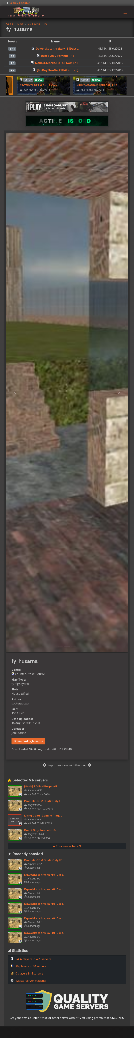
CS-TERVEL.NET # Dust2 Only (24, 85)
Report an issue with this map (67, 765)
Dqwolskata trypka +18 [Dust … (57, 49)
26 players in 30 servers (30, 966)
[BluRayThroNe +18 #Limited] (57, 70)
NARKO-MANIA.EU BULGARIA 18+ (57, 63)
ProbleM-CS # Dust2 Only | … (43, 801)
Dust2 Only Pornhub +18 (57, 56)
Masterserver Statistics (31, 981)
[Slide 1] (60, 647)
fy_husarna (28, 741)
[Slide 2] (67, 647)
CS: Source (34, 23)
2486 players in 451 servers (33, 959)
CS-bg (9, 23)
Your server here (67, 846)
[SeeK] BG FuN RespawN (40, 786)
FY (45, 23)
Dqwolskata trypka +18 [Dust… (44, 874)
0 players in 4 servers (29, 973)
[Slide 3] (73, 647)
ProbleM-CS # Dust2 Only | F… (44, 860)
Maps (20, 23)
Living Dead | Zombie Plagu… (43, 815)
